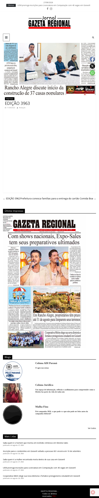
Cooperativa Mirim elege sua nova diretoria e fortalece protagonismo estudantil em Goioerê (41, 476)
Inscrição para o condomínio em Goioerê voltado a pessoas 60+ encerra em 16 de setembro (42, 451)
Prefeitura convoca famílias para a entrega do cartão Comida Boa (58, 198)
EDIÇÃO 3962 (11, 198)
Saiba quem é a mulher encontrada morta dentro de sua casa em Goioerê (34, 459)
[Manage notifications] (93, 492)
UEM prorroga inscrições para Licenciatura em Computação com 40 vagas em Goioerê (54, 5)
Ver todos (92, 428)
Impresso (9, 99)
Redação (22, 108)
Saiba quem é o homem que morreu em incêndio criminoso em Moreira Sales (35, 443)
